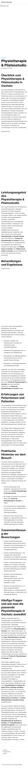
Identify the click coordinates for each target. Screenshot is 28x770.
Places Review (6, 2)
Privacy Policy (7, 751)
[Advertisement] (14, 30)
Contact (5, 753)
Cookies (5, 750)
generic (3, 58)
